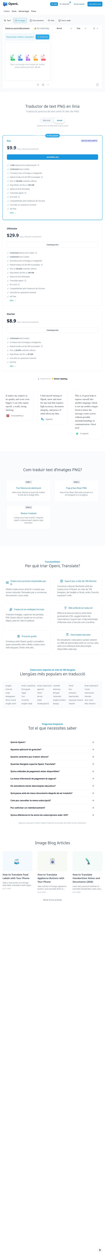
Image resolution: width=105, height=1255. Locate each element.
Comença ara (52, 330)
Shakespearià (43, 703)
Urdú (8, 693)
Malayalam (10, 696)
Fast (55, 4)
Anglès (9, 685)
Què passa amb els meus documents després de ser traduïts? (41, 793)
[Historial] (97, 84)
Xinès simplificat (28, 685)
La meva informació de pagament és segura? (33, 778)
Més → (13, 366)
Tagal (23, 693)
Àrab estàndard (91, 685)
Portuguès (25, 689)
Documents (38, 20)
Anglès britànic (59, 700)
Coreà (87, 689)
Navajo (56, 703)
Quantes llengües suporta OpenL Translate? (32, 764)
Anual (59, 120)
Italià (39, 700)
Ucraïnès (25, 700)
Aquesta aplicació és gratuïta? (25, 749)
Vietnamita (89, 693)
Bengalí (56, 693)
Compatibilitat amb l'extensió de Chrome (27, 201)
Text (9, 20)
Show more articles (52, 899)
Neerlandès (74, 696)
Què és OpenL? (18, 742)
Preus (33, 11)
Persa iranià (11, 700)
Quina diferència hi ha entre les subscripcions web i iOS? (39, 815)
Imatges (22, 20)
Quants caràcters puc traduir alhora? (29, 756)
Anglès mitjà (26, 703)
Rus (70, 689)
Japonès (40, 689)
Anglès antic (11, 703)
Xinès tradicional (44, 685)
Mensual (46, 120)
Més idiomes (90, 703)
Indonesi (72, 693)
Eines (14, 11)
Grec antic (89, 700)
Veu (52, 20)
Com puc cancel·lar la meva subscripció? (30, 800)
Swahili (72, 703)
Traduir (7, 11)
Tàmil (39, 693)
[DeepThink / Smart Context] (48, 84)
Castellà (56, 685)
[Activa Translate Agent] (43, 84)
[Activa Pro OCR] (38, 84)
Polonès (88, 696)
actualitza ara (95, 4)
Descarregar (24, 11)
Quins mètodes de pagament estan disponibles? (35, 771)
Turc (23, 696)
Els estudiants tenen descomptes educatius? (33, 785)
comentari (81, 823)
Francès (9, 689)
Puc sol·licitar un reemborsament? (27, 807)
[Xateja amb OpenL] (99, 1249)
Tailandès (57, 696)
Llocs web (66, 20)
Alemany (56, 689)
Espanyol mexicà (76, 700)
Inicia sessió (79, 4)
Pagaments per (45, 379)
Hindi (71, 685)
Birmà (39, 696)
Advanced (65, 4)
